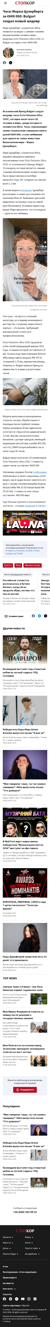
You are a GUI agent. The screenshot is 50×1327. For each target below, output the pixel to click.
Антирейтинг (31, 1254)
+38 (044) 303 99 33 (25, 1212)
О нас (5, 1266)
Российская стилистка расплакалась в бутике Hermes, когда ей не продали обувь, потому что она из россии (19, 587)
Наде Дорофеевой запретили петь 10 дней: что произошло (25, 958)
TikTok (19, 553)
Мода (18, 565)
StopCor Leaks (31, 1248)
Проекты (7, 1237)
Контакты (8, 1289)
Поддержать (27, 1089)
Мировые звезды (32, 565)
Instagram (26, 190)
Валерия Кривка (24, 49)
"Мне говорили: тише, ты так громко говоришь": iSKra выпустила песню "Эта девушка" (24, 787)
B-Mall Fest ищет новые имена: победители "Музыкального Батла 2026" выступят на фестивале (23, 845)
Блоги (27, 1242)
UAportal (25, 1305)
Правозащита (10, 1277)
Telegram (11, 550)
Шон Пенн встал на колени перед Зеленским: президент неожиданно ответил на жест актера (24, 1049)
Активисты (8, 1283)
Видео (28, 1237)
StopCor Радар (9, 1254)
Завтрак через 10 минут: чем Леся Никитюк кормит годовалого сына (23, 988)
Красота (8, 565)
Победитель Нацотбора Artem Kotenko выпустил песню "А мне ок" (24, 731)
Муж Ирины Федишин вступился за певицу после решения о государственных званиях (23, 1015)
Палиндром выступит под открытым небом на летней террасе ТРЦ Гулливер (24, 672)
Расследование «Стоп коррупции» (20, 1272)
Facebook (20, 550)
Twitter (36, 550)
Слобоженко (40, 472)
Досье (5, 1248)
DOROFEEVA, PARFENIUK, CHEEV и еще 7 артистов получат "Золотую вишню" (24, 905)
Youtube (28, 550)
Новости (7, 1242)
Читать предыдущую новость (17, 574)
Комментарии (16, 616)
